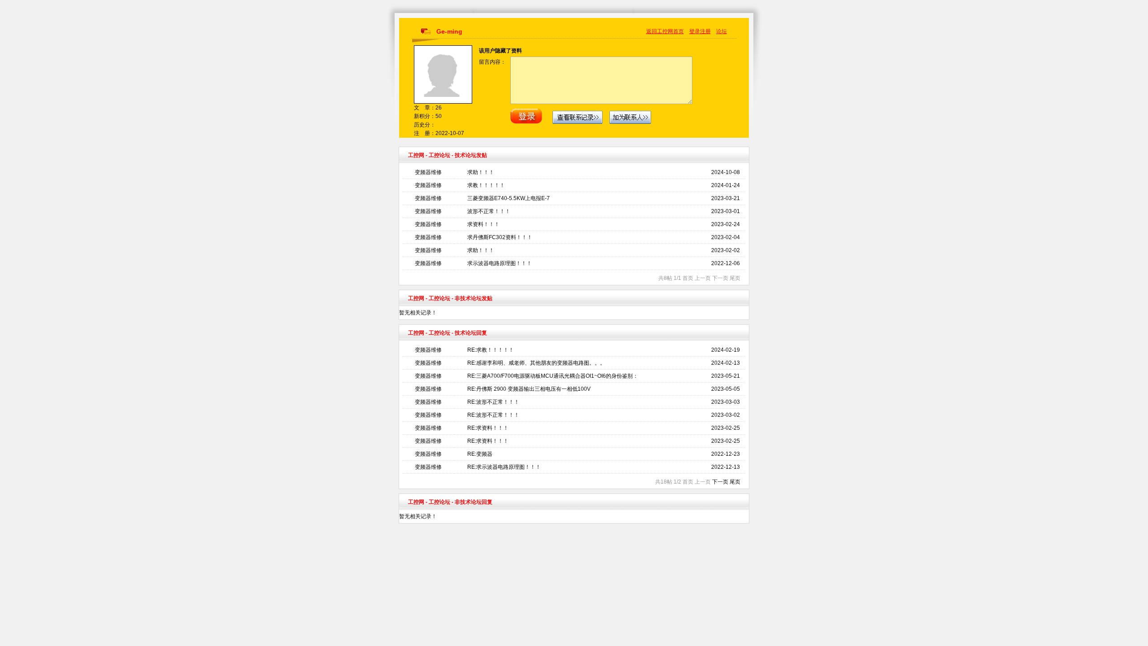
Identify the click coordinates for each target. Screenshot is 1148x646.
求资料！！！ (483, 224)
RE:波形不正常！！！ (493, 402)
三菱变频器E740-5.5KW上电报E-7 (508, 198)
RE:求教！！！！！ (490, 350)
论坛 (721, 31)
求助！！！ (480, 172)
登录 (694, 31)
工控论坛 (439, 155)
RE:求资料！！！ (488, 428)
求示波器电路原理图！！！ (499, 263)
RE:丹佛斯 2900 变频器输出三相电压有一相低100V (529, 389)
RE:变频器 (479, 454)
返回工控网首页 (665, 31)
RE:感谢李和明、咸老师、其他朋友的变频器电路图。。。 (536, 363)
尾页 (735, 482)
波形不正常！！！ (488, 211)
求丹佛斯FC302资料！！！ (499, 237)
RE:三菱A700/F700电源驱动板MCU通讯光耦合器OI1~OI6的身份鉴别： (552, 376)
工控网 (416, 155)
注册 (705, 31)
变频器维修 (428, 172)
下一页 (720, 482)
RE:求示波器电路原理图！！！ (504, 467)
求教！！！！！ (486, 185)
